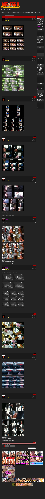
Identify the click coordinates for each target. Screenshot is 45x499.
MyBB (4, 497)
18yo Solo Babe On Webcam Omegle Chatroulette (40, 65)
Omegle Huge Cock (40, 83)
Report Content (41, 8)
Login (8, 9)
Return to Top (14, 495)
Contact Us (2, 495)
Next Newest (8, 444)
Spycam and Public (19, 12)
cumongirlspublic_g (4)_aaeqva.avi (6, 213)
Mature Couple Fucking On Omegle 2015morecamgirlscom (40, 19)
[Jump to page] (13, 15)
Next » (12, 15)
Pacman (39, 72)
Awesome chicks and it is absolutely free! (8, 54)
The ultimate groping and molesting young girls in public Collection (31, 12)
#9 (35, 359)
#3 (35, 102)
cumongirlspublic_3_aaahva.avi (6, 92)
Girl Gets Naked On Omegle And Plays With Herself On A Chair (40, 55)
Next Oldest (4, 444)
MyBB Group (9, 497)
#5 (35, 182)
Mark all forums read (23, 495)
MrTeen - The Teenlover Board (5, 12)
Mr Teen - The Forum (13, 12)
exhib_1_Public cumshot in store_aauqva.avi (8, 261)
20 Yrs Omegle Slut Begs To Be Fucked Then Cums (40, 74)
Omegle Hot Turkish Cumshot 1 (40, 47)
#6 (35, 222)
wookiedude (38, 80)
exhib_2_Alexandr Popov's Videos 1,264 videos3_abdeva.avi (10, 309)
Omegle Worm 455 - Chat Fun (40, 91)
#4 (35, 142)
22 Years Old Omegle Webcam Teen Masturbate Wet (40, 37)
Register (10, 9)
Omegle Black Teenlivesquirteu (40, 29)
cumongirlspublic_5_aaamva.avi (6, 438)
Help (37, 8)
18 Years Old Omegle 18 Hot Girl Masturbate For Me (40, 100)
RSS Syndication (28, 495)
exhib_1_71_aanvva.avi (5, 173)
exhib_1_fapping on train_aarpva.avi (7, 52)
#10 (35, 399)
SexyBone (38, 34)
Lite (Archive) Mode (18, 495)
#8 (35, 319)
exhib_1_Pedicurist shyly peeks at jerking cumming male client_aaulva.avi (12, 132)
